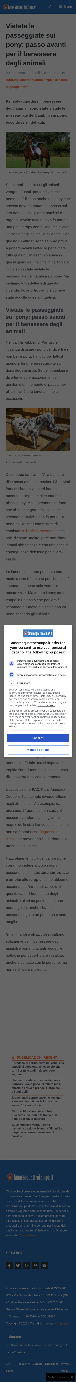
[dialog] (38, 691)
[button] (38, 683)
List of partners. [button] (46, 705)
